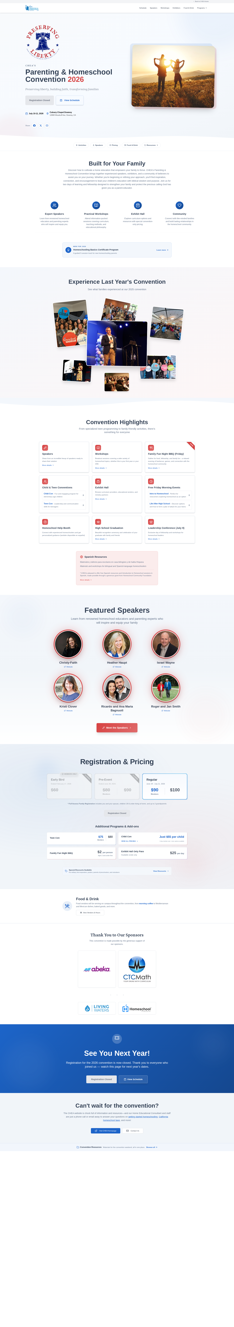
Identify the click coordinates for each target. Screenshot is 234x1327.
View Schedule (72, 100)
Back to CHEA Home (202, 1)
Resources (151, 145)
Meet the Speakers (117, 727)
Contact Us (135, 1131)
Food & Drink (189, 8)
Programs (201, 8)
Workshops (165, 8)
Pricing (115, 145)
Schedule (142, 8)
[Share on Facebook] (34, 125)
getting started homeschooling (143, 1117)
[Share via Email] (47, 125)
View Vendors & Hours (91, 913)
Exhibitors (176, 8)
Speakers (153, 8)
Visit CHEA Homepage (107, 1131)
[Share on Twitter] (40, 125)
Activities (82, 145)
